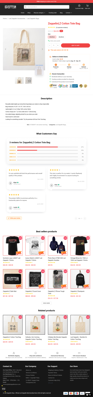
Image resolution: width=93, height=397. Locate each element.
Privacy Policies (30, 375)
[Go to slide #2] (28, 80)
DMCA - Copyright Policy (32, 378)
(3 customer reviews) (62, 27)
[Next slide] (42, 49)
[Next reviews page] (84, 218)
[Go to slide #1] (19, 80)
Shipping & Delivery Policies (55, 370)
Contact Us (51, 378)
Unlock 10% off (3, 389)
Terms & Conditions (31, 372)
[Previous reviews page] (76, 218)
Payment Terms (52, 372)
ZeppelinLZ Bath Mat (9, 291)
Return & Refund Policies (55, 375)
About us (28, 370)
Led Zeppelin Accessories (17, 18)
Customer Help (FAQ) (54, 380)
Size (49, 34)
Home (5, 18)
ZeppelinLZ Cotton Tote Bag (12, 337)
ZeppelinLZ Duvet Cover (33, 291)
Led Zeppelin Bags (33, 18)
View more (46, 303)
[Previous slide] (6, 49)
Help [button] (90, 394)
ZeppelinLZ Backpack (77, 291)
